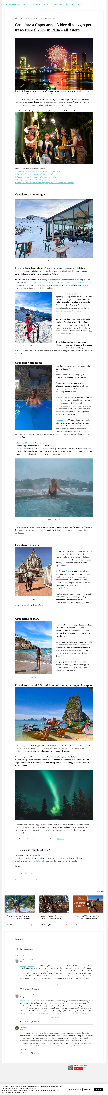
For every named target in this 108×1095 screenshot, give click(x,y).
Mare (79, 4)
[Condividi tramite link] (31, 873)
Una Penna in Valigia (11, 4)
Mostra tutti (100, 891)
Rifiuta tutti (87, 1089)
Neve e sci (70, 4)
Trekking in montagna (40, 4)
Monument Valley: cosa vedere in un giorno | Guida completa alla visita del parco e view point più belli (88, 917)
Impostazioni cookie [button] (74, 1089)
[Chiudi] (105, 1089)
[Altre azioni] (91, 18)
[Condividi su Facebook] (16, 873)
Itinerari (25, 4)
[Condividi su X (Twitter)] (21, 873)
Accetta (98, 1089)
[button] (101, 4)
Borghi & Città (57, 4)
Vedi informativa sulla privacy (18, 1092)
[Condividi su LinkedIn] (26, 873)
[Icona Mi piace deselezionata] (21, 989)
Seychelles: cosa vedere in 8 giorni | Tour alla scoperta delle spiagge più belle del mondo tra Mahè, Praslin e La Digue (19, 917)
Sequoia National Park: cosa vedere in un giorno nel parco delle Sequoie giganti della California (52, 917)
